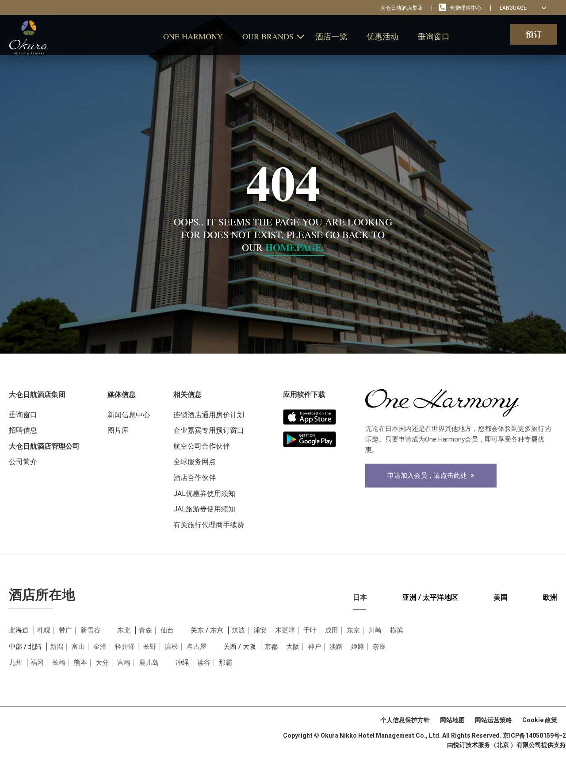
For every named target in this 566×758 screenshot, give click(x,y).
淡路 (336, 647)
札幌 (43, 630)
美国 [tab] (500, 597)
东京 (353, 630)
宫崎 (123, 663)
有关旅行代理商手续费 (208, 525)
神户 (314, 647)
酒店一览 (331, 36)
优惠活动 (382, 36)
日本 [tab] (360, 597)
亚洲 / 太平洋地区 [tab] (430, 597)
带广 (65, 630)
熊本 (80, 663)
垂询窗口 (434, 36)
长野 (150, 647)
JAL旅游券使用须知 (204, 509)
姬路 (357, 647)
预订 (534, 34)
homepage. (295, 247)
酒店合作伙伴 (194, 477)
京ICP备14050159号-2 (534, 735)
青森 (145, 630)
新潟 (56, 647)
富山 (78, 647)
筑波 (238, 630)
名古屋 (197, 647)
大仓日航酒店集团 (401, 8)
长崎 (58, 663)
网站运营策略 (493, 720)
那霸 (225, 663)
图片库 (118, 430)
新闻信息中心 (128, 415)
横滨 (396, 630)
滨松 (171, 647)
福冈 (37, 663)
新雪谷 (90, 630)
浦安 (260, 630)
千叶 (310, 630)
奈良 (379, 647)
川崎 (375, 630)
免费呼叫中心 (466, 8)
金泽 (100, 647)
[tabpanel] (283, 657)
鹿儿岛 (149, 663)
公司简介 (23, 461)
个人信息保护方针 (405, 720)
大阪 (292, 647)
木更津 (285, 630)
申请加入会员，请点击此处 (428, 476)
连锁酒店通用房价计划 (208, 415)
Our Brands (268, 36)
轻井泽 (125, 647)
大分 (102, 663)
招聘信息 (23, 430)
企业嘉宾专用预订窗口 (208, 430)
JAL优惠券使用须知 (204, 493)
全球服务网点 (194, 461)
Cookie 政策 (539, 720)
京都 (271, 647)
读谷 (203, 663)
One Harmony (193, 36)
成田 (331, 630)
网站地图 (452, 720)
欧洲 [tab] (550, 597)
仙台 (167, 630)
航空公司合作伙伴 (201, 446)
